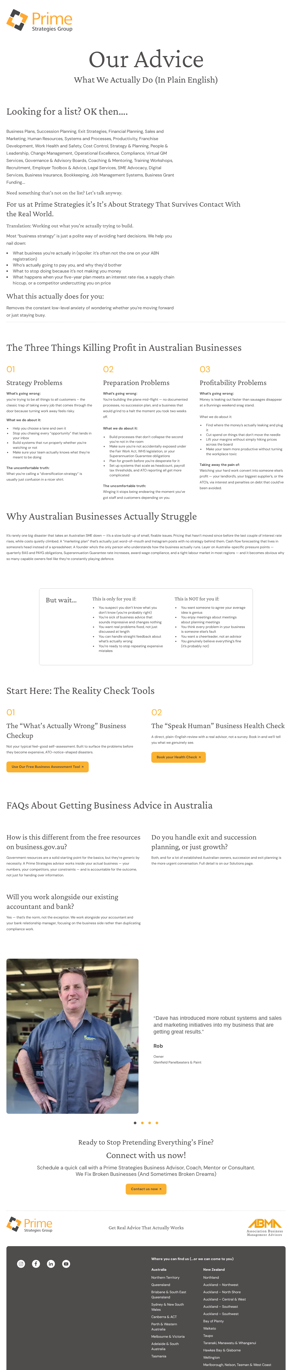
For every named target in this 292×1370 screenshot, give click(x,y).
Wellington (211, 1340)
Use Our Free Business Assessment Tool (46, 749)
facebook (37, 1247)
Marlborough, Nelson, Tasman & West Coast (237, 1347)
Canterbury (212, 1355)
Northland (211, 1260)
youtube (67, 1247)
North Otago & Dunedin (221, 1362)
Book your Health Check (177, 740)
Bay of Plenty (213, 1304)
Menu (276, 8)
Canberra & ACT (164, 1299)
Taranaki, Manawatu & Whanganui (229, 1326)
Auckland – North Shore (222, 1275)
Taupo (208, 1318)
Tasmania (158, 1339)
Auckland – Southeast (220, 1289)
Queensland (160, 1267)
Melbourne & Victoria (168, 1319)
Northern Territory (165, 1260)
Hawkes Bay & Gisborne (222, 1333)
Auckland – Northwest (220, 1267)
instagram (22, 1247)
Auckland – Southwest (221, 1296)
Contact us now (144, 1172)
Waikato (209, 1311)
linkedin (52, 1247)
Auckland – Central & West (224, 1282)
